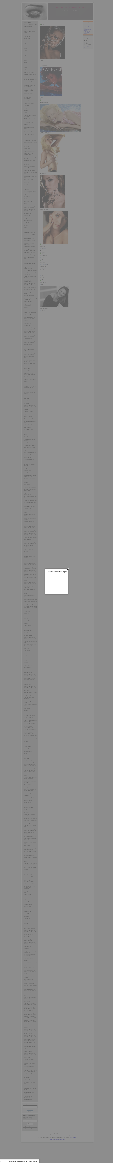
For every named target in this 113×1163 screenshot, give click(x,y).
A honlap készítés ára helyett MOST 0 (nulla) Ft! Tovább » (23, 1161)
